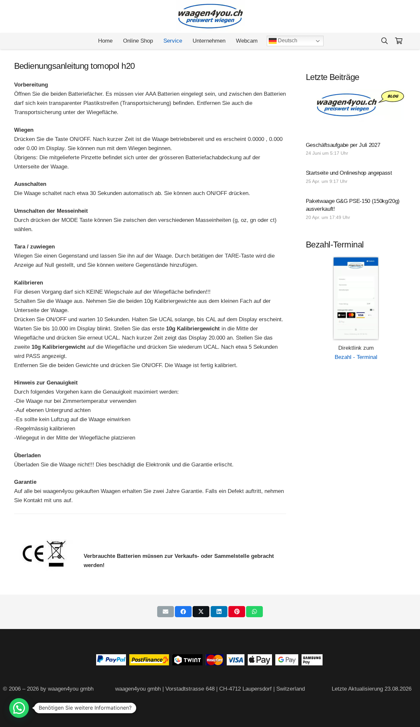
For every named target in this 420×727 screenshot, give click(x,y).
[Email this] (165, 611)
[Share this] (183, 611)
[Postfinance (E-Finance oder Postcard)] (149, 663)
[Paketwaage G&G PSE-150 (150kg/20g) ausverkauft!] (356, 209)
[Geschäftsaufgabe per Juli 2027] (356, 149)
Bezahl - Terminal (356, 357)
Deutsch (287, 40)
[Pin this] (236, 611)
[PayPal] (111, 663)
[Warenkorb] (399, 41)
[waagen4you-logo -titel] (210, 16)
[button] (384, 41)
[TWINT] (187, 663)
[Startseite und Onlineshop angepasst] (356, 177)
